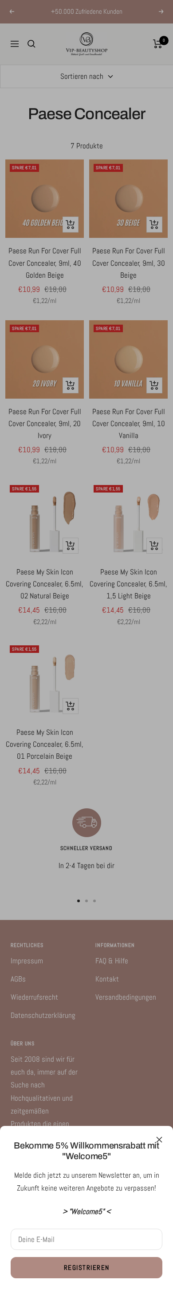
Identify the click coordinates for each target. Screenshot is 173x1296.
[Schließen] (159, 1140)
